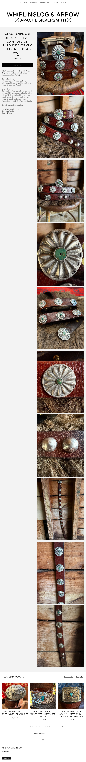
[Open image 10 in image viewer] (60, 636)
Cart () (63, 3)
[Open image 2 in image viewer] (60, 127)
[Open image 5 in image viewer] (60, 318)
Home (23, 727)
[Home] (43, 16)
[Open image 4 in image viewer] (60, 254)
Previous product (68, 677)
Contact (55, 3)
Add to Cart (17, 65)
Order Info (44, 3)
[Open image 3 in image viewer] (60, 191)
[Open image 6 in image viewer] (60, 382)
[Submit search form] (51, 734)
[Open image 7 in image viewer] (60, 445)
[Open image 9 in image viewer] (60, 573)
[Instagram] (43, 740)
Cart (63, 727)
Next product (79, 677)
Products (23, 3)
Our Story (34, 3)
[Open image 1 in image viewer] (60, 63)
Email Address (5, 751)
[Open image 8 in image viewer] (60, 509)
